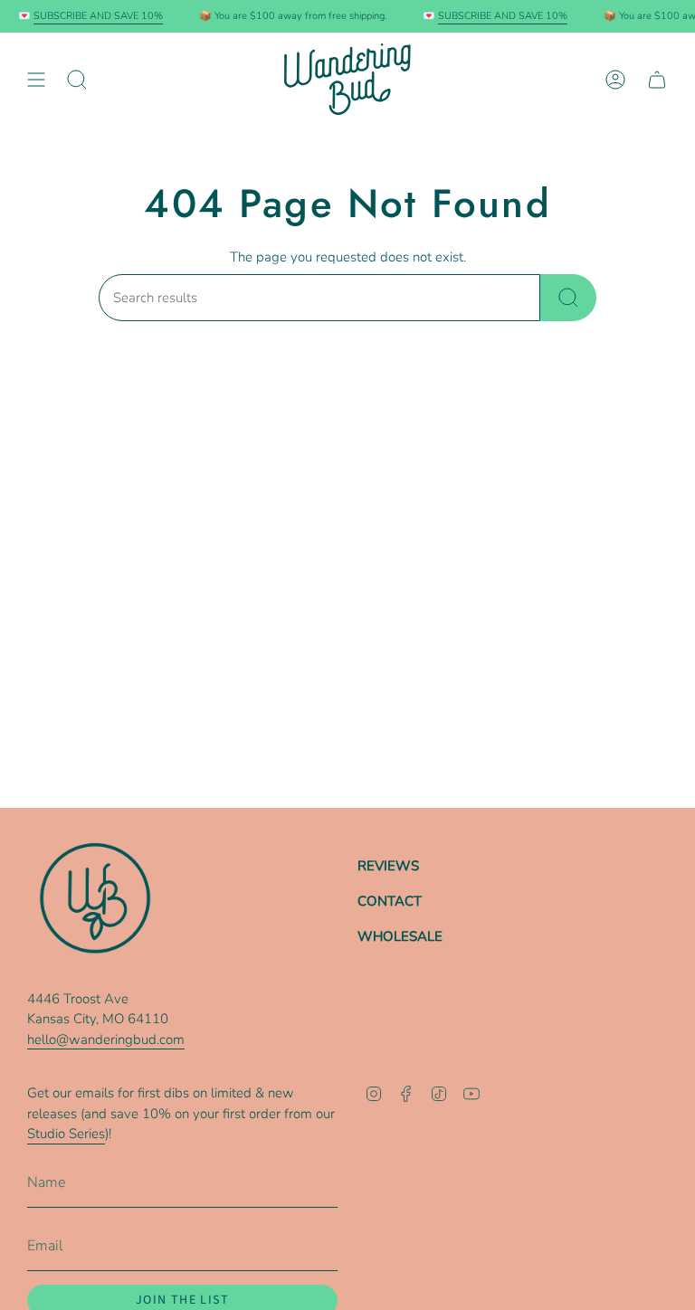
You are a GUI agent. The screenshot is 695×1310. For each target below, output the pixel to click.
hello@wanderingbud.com (106, 1039)
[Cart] (657, 79)
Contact (389, 901)
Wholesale (400, 936)
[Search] (568, 297)
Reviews (388, 866)
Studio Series (66, 1134)
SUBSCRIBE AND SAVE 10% (93, 16)
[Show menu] (36, 79)
